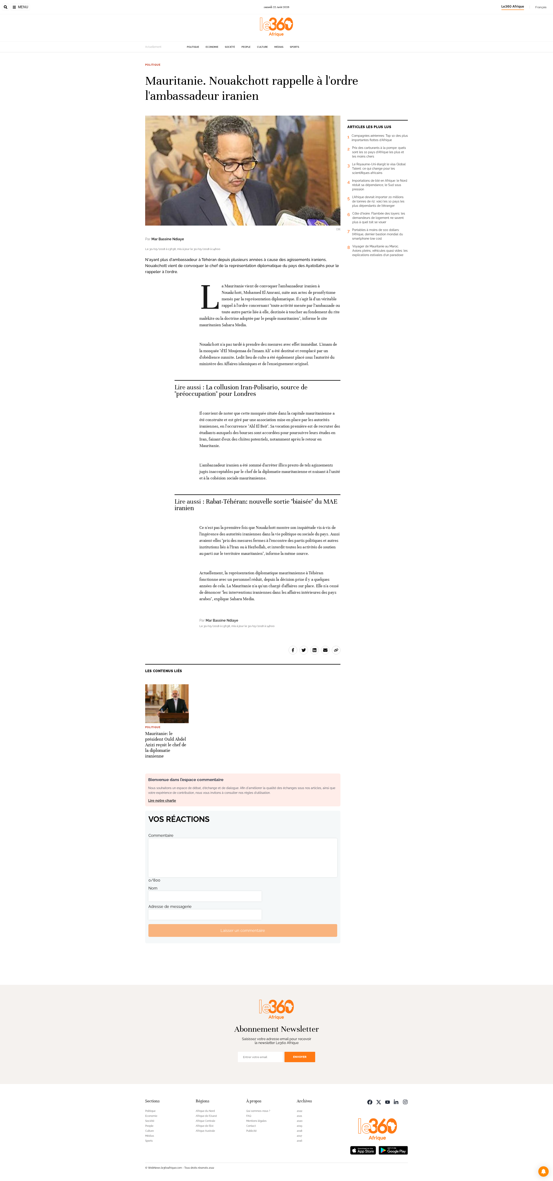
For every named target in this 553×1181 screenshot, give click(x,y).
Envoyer (300, 1056)
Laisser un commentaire (243, 930)
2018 (299, 1130)
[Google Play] (393, 1150)
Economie (212, 47)
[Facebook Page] (369, 1101)
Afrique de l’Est (204, 1125)
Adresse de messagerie (170, 906)
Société (230, 47)
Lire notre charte (162, 801)
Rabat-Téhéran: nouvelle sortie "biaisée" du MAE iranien (256, 505)
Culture (262, 47)
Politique (193, 47)
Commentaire (160, 835)
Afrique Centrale (205, 1120)
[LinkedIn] (396, 1101)
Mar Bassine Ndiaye (167, 239)
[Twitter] (378, 1101)
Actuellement (153, 46)
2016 (299, 1140)
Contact (251, 1125)
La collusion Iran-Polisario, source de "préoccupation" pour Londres (241, 390)
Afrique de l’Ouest (206, 1115)
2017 (299, 1135)
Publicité (251, 1130)
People (246, 47)
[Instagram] (405, 1102)
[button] (543, 1171)
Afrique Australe (205, 1130)
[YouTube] (387, 1101)
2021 (299, 1115)
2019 (299, 1125)
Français (541, 7)
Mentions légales (256, 1120)
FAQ (248, 1115)
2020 (299, 1120)
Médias (278, 47)
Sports (294, 47)
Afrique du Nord (205, 1111)
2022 (299, 1111)
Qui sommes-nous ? (258, 1111)
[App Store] (363, 1150)
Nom (152, 888)
